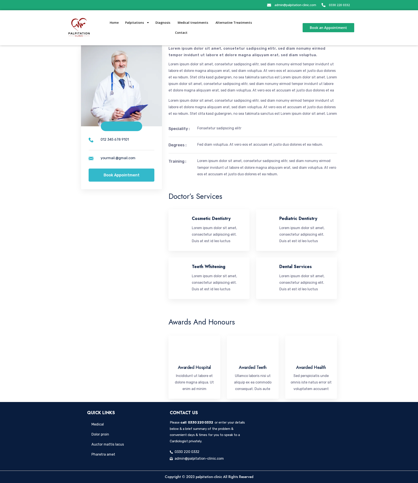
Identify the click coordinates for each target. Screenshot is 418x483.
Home (114, 22)
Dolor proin (100, 434)
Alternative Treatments (234, 22)
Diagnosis (163, 22)
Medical (97, 424)
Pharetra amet (103, 454)
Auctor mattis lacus (107, 444)
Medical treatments (193, 22)
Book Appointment (122, 175)
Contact (181, 32)
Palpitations (135, 22)
